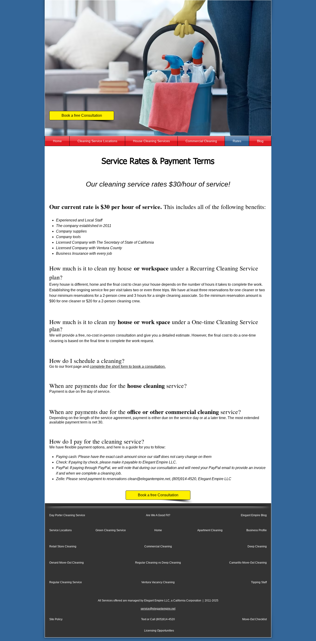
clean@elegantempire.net (149, 479)
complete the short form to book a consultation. (128, 366)
